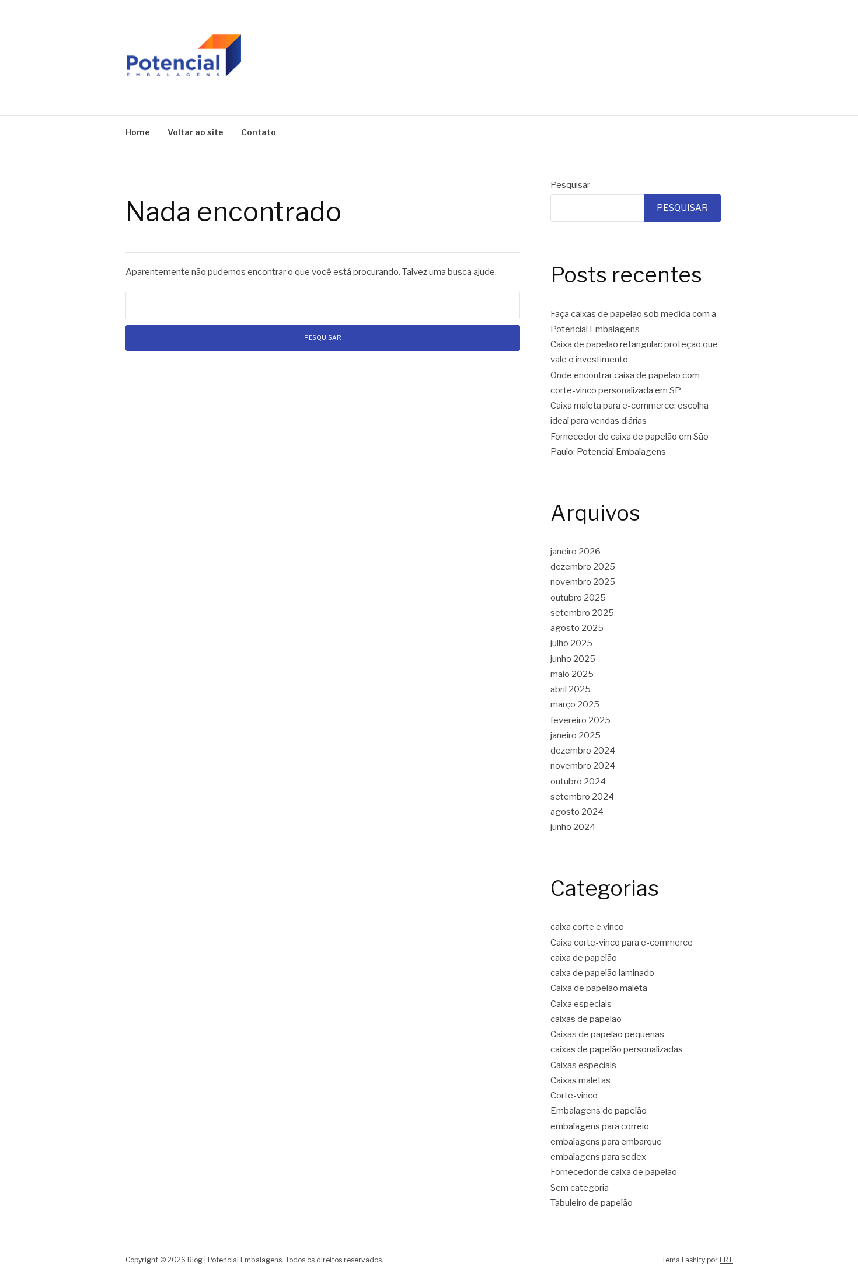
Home (137, 132)
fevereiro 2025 (580, 720)
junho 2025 (572, 659)
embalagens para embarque (606, 1141)
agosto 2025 (577, 628)
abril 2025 (570, 689)
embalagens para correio (599, 1126)
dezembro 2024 (582, 750)
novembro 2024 (582, 766)
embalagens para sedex (598, 1157)
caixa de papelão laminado (602, 973)
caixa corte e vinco (587, 927)
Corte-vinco (574, 1095)
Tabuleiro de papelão (591, 1203)
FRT (726, 1259)
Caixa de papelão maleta (598, 988)
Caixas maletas (580, 1080)
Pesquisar (570, 185)
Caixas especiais (583, 1065)
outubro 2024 (578, 781)
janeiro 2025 (575, 735)
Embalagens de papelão (598, 1110)
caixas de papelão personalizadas (616, 1049)
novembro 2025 (582, 582)
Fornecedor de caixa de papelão (613, 1172)
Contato (258, 132)
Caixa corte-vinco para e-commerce (621, 942)
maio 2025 (572, 674)
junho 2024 (572, 827)
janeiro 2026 (575, 551)
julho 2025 (571, 643)
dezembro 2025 (582, 566)
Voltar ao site (196, 132)
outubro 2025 (578, 597)
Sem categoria (579, 1188)
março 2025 (574, 704)
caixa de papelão (583, 958)
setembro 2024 (582, 796)
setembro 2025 (582, 613)
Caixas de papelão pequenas (607, 1034)
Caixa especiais (581, 1004)
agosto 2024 (577, 812)
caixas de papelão (586, 1019)
